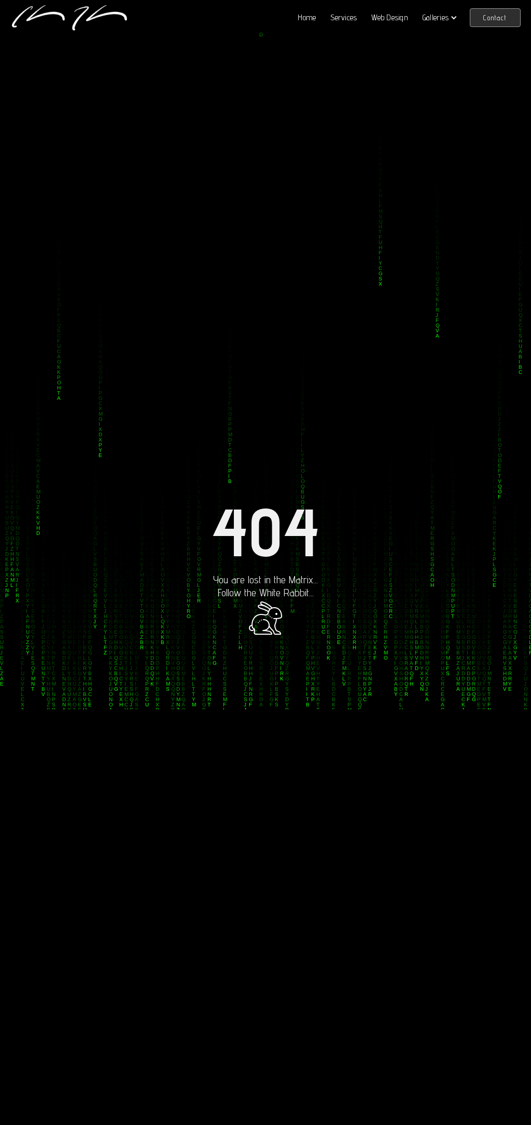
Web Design (389, 17)
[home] (69, 17)
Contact (495, 18)
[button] (440, 17)
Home (307, 17)
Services (343, 17)
